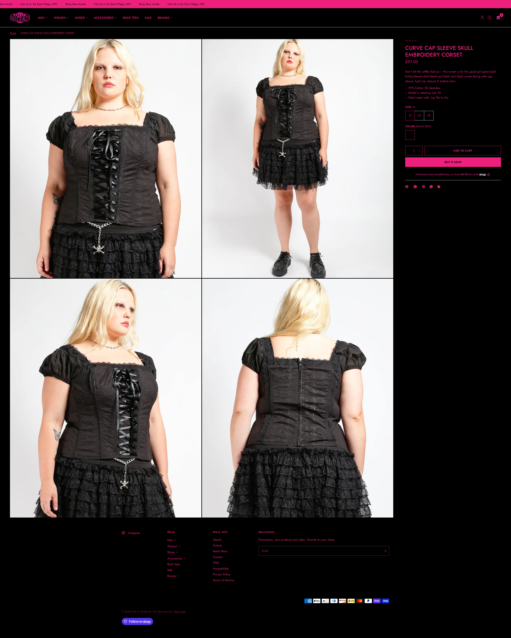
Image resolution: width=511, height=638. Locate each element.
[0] (497, 17)
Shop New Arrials (70, 4)
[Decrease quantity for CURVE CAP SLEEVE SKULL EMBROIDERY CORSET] (408, 150)
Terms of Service (223, 580)
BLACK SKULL (410, 135)
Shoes (80, 18)
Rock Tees (131, 18)
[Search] (489, 17)
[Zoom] (193, 47)
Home (13, 33)
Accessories (104, 18)
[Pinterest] (424, 186)
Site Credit (179, 611)
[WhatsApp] (432, 186)
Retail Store (220, 551)
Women (60, 18)
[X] (416, 186)
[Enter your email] (385, 551)
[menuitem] (43, 17)
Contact (218, 557)
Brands (164, 18)
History (217, 545)
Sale (148, 18)
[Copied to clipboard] (439, 186)
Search (217, 539)
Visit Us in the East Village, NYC (33, 4)
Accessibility (221, 568)
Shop (171, 532)
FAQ (216, 563)
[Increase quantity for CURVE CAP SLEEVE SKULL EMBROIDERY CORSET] (419, 150)
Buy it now (453, 162)
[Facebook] (407, 186)
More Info (220, 532)
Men (41, 18)
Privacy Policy (221, 574)
